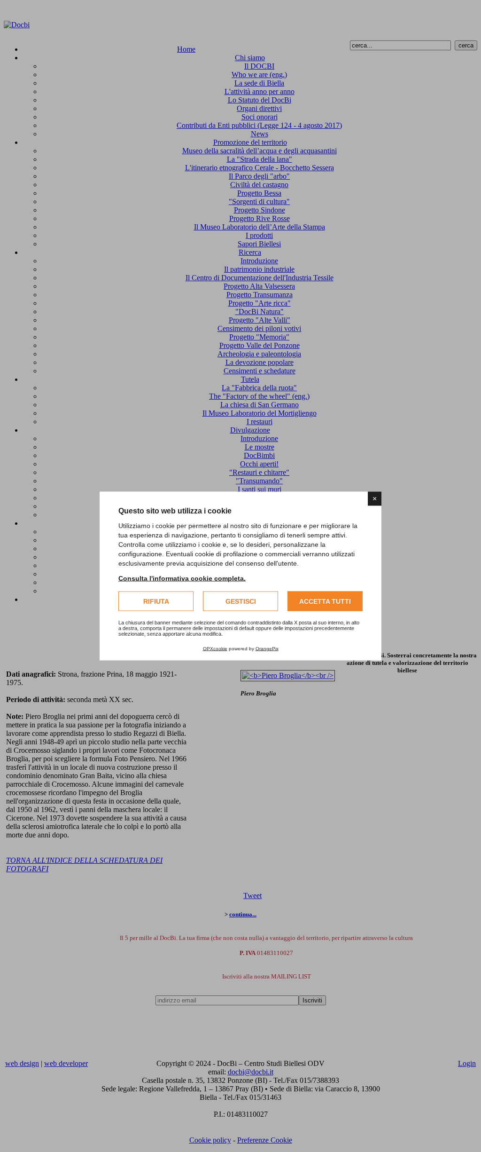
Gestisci (240, 601)
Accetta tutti (325, 601)
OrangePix (267, 648)
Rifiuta (156, 601)
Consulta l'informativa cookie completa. (182, 578)
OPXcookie (215, 648)
